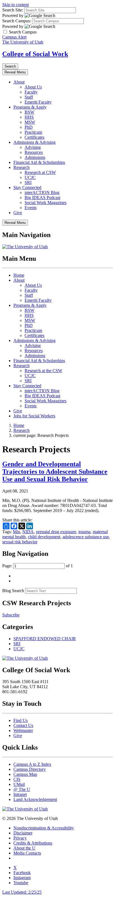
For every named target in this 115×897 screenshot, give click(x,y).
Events (31, 207)
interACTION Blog (42, 192)
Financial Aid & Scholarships (39, 162)
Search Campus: (16, 20)
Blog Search (13, 590)
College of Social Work (35, 54)
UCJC (30, 177)
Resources (34, 152)
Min (16, 531)
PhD (29, 127)
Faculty (31, 92)
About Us (33, 87)
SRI (28, 182)
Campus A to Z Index (32, 764)
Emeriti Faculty (38, 102)
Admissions (35, 157)
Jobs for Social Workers (34, 415)
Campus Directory (29, 769)
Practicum (33, 132)
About (19, 82)
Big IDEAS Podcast (42, 197)
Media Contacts (27, 853)
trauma (84, 531)
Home (18, 275)
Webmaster (23, 730)
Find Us (20, 720)
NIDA (28, 531)
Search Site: (12, 10)
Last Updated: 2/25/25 (22, 892)
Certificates (34, 137)
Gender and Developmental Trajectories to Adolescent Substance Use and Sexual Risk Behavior (54, 471)
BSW (29, 112)
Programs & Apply (30, 107)
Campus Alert (14, 37)
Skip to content (15, 4)
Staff (29, 97)
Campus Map (25, 774)
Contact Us (23, 725)
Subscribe (11, 615)
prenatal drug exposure (56, 531)
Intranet (20, 794)
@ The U (21, 789)
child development (44, 536)
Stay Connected (27, 187)
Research (21, 167)
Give (17, 212)
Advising (33, 147)
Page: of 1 (37, 565)
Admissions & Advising (34, 142)
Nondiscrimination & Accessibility (43, 828)
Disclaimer (22, 833)
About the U (24, 848)
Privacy (20, 838)
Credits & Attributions (32, 843)
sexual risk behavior (19, 541)
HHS (29, 117)
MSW (30, 122)
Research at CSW (40, 172)
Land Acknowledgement (35, 799)
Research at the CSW (43, 370)
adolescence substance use (86, 536)
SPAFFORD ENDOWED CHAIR (44, 638)
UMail (19, 784)
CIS (16, 779)
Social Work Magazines (45, 202)
